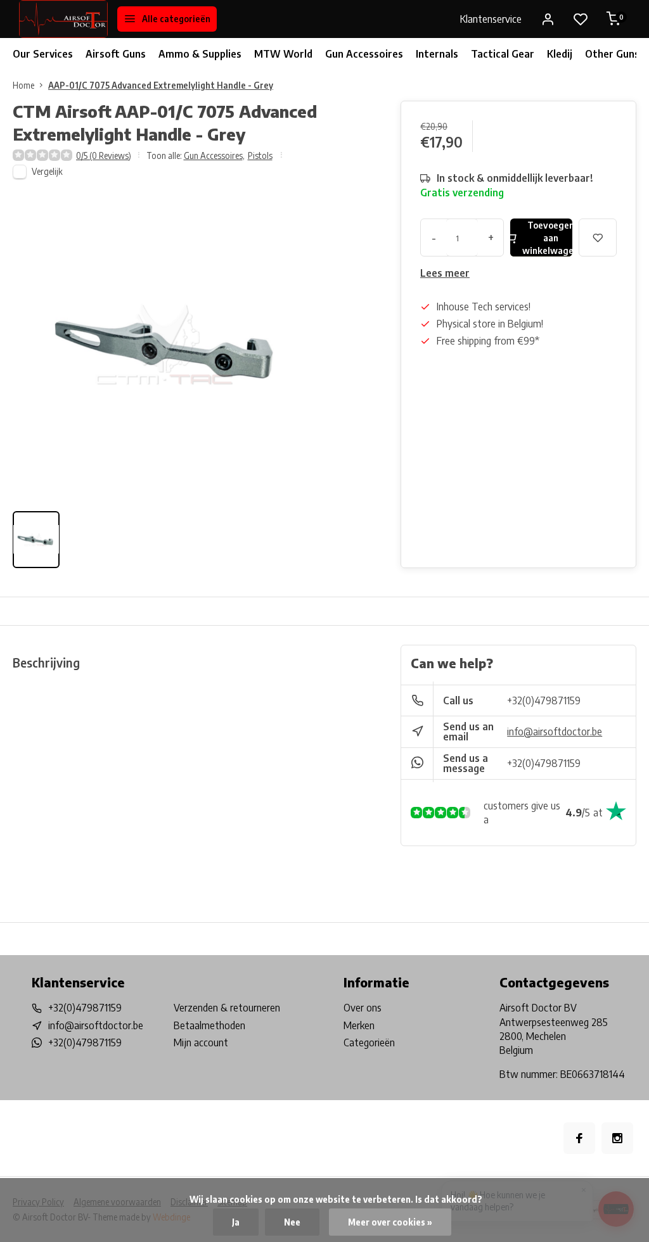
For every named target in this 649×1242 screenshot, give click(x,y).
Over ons (363, 1007)
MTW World (283, 54)
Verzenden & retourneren (227, 1007)
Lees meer (445, 273)
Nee (292, 1222)
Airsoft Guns (116, 54)
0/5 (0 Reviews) (103, 155)
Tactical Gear (502, 54)
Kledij (559, 54)
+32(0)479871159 (544, 700)
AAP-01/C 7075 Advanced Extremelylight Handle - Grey (160, 85)
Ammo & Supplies (199, 54)
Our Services (43, 54)
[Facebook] (579, 1138)
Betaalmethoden (209, 1025)
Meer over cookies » (390, 1222)
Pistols (260, 155)
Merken (359, 1025)
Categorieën (369, 1042)
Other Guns (612, 54)
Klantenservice (491, 19)
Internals (437, 54)
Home (23, 85)
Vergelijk (47, 171)
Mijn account (201, 1042)
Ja (236, 1222)
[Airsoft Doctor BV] (63, 19)
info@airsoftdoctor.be (554, 731)
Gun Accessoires (364, 54)
